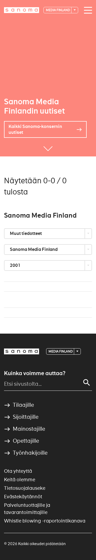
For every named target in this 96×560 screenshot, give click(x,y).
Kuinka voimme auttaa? (34, 373)
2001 (15, 265)
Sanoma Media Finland (34, 249)
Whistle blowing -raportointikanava (44, 521)
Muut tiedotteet (26, 233)
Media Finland (58, 10)
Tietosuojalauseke (24, 488)
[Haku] (86, 382)
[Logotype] (21, 351)
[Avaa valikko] (88, 10)
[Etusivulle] (21, 10)
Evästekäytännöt (23, 496)
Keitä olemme (19, 479)
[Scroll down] (48, 148)
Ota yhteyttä (18, 471)
